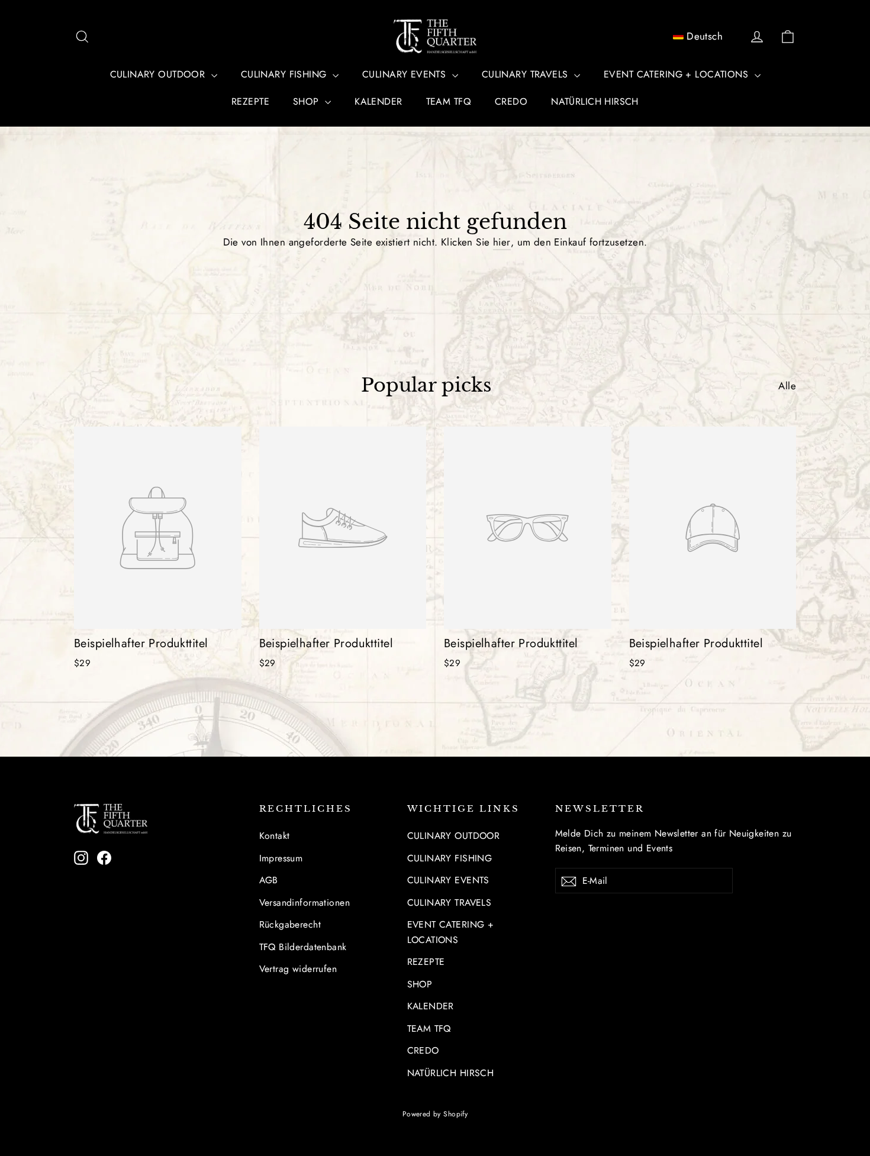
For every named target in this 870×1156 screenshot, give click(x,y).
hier (502, 242)
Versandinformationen (304, 902)
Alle (787, 386)
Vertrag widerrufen (298, 969)
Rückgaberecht (290, 924)
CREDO (511, 101)
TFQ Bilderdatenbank (303, 947)
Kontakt (274, 835)
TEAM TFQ (448, 101)
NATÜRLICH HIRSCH (595, 101)
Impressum (281, 858)
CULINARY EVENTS (405, 74)
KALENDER (378, 101)
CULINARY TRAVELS (526, 74)
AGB (268, 880)
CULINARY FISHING (285, 74)
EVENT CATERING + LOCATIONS (677, 74)
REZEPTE (250, 101)
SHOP (307, 101)
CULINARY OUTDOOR (159, 74)
